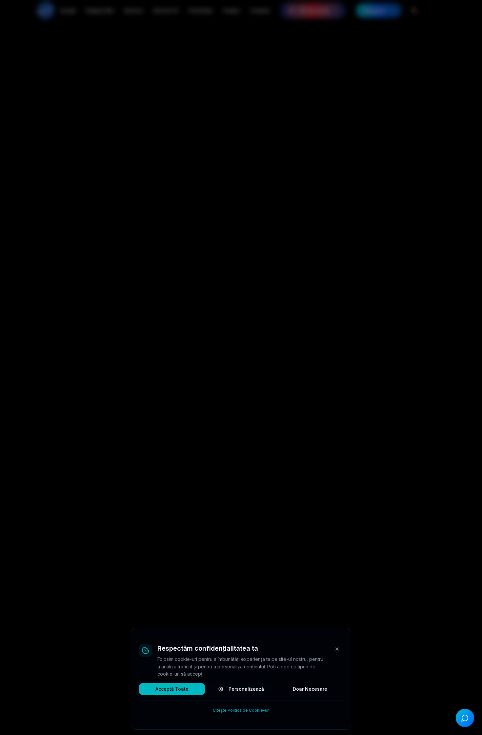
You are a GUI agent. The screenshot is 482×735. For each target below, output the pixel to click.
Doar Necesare (310, 689)
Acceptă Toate (172, 689)
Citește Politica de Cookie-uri (241, 710)
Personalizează (246, 689)
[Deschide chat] (465, 718)
